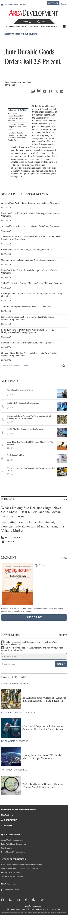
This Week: (32, 649)
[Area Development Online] (33, 906)
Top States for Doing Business (13, 876)
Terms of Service (56, 912)
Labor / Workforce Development (13, 844)
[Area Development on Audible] (42, 900)
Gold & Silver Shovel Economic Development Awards (21, 865)
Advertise (23, 5)
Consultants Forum (10, 5)
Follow (25, 22)
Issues (64, 558)
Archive (63, 635)
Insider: (29, 643)
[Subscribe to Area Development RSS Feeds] (11, 900)
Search (43, 22)
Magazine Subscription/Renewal (18, 809)
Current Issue (9, 820)
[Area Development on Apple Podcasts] (26, 900)
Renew (63, 4)
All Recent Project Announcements (16, 365)
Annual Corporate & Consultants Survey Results (19, 869)
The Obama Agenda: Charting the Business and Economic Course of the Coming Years (17, 136)
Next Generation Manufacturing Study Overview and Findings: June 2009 (17, 117)
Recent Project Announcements (20, 34)
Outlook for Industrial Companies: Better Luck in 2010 (18, 126)
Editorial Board (49, 27)
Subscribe (53, 3)
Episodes (63, 499)
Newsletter (7, 815)
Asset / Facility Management (12, 840)
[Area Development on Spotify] (34, 900)
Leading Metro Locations (10, 872)
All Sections (64, 26)
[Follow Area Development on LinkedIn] (3, 900)
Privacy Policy (42, 912)
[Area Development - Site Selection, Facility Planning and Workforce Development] (34, 13)
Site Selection (6, 848)
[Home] (19, 900)
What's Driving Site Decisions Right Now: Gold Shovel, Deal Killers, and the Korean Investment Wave (31, 512)
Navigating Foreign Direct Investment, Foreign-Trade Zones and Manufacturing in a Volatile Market (32, 526)
